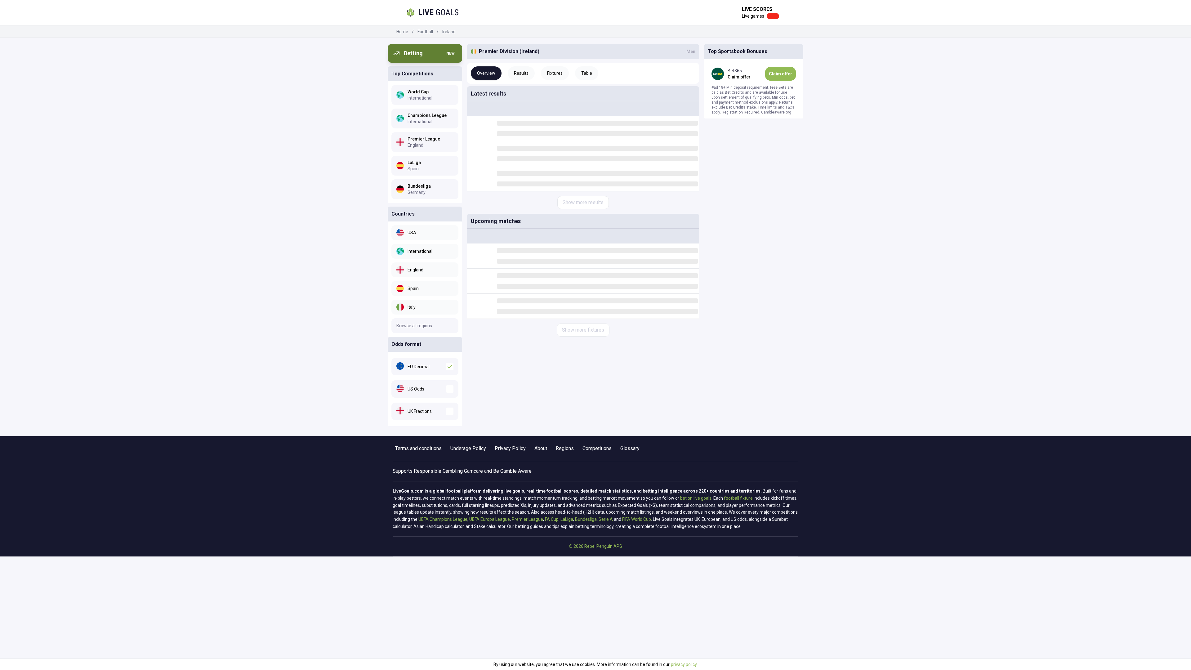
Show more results (583, 202)
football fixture (738, 498)
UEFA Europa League (489, 519)
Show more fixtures (583, 330)
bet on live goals (695, 498)
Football (425, 31)
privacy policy (684, 664)
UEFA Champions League (442, 519)
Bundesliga (586, 519)
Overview (486, 73)
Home (402, 31)
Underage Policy (468, 448)
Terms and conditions (418, 448)
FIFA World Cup (636, 519)
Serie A (606, 519)
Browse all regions (414, 325)
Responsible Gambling (438, 471)
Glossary (630, 448)
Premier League (527, 519)
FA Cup (552, 519)
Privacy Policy (510, 448)
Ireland (449, 31)
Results (521, 73)
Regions (565, 448)
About (540, 448)
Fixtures (555, 73)
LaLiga (566, 519)
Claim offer (780, 73)
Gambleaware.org (776, 112)
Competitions (597, 448)
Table (586, 73)
